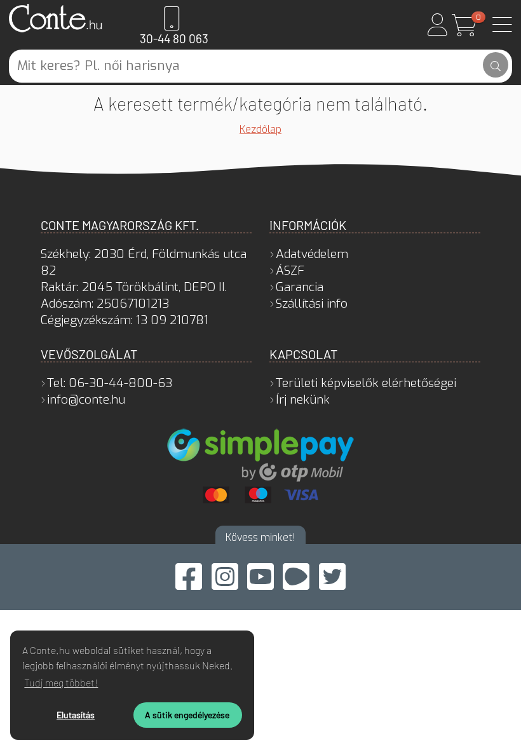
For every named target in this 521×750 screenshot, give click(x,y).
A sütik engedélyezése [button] (187, 714)
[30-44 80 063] (172, 18)
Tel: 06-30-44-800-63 (109, 383)
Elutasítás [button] (76, 714)
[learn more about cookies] (237, 667)
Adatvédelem (312, 254)
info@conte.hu (86, 399)
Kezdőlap (260, 129)
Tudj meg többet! (61, 682)
